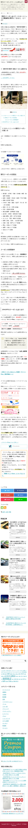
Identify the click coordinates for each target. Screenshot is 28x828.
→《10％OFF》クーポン (8, 77)
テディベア (10, 672)
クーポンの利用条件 (12, 119)
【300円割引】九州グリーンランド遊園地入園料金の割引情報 (15, 617)
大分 (22, 674)
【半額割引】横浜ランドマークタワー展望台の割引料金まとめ (17, 597)
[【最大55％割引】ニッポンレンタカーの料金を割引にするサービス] (5, 562)
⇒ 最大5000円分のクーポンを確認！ (11, 655)
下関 (23, 672)
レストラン (5, 713)
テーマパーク (6, 689)
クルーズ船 (22, 670)
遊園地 (4, 692)
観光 (12, 681)
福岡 (3, 681)
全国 (7, 512)
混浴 (17, 679)
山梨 (5, 676)
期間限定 (7, 678)
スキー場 (4, 706)
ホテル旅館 (5, 721)
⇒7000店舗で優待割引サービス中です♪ (12, 813)
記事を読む (18, 537)
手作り (22, 676)
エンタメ (4, 723)
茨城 (9, 681)
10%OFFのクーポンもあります (10, 122)
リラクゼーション (7, 701)
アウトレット (14, 670)
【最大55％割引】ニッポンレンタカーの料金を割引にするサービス (17, 560)
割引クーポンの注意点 (10, 117)
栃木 (13, 679)
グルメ (4, 716)
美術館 (7, 681)
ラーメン (20, 672)
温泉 (3, 699)
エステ (18, 670)
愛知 (19, 676)
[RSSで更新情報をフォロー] (5, 507)
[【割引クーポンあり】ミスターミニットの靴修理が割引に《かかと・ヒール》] (20, 495)
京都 (3, 674)
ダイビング (6, 672)
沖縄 (15, 679)
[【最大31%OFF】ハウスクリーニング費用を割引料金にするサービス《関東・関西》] (5, 579)
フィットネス (15, 672)
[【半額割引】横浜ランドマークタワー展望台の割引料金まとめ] (5, 599)
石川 (24, 679)
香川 (17, 681)
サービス (4, 23)
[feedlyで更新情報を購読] (2, 507)
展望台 (2, 676)
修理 (3, 512)
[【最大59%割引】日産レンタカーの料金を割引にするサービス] (5, 544)
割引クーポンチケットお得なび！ (12, 2)
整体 (24, 676)
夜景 (20, 674)
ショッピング (6, 718)
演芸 (19, 679)
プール (4, 704)
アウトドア (5, 709)
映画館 (4, 725)
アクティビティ (6, 711)
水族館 (4, 694)
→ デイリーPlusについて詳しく (10, 442)
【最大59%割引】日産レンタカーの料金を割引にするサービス (17, 543)
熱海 (21, 679)
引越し (17, 676)
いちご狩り (3, 670)
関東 (10, 512)
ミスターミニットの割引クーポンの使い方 (13, 115)
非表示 (14, 112)
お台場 (7, 670)
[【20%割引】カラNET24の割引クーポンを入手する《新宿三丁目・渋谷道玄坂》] (5, 525)
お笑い (10, 670)
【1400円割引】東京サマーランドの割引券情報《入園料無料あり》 (16, 623)
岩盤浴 (12, 676)
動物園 (4, 697)
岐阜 (8, 676)
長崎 (14, 681)
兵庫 (8, 674)
